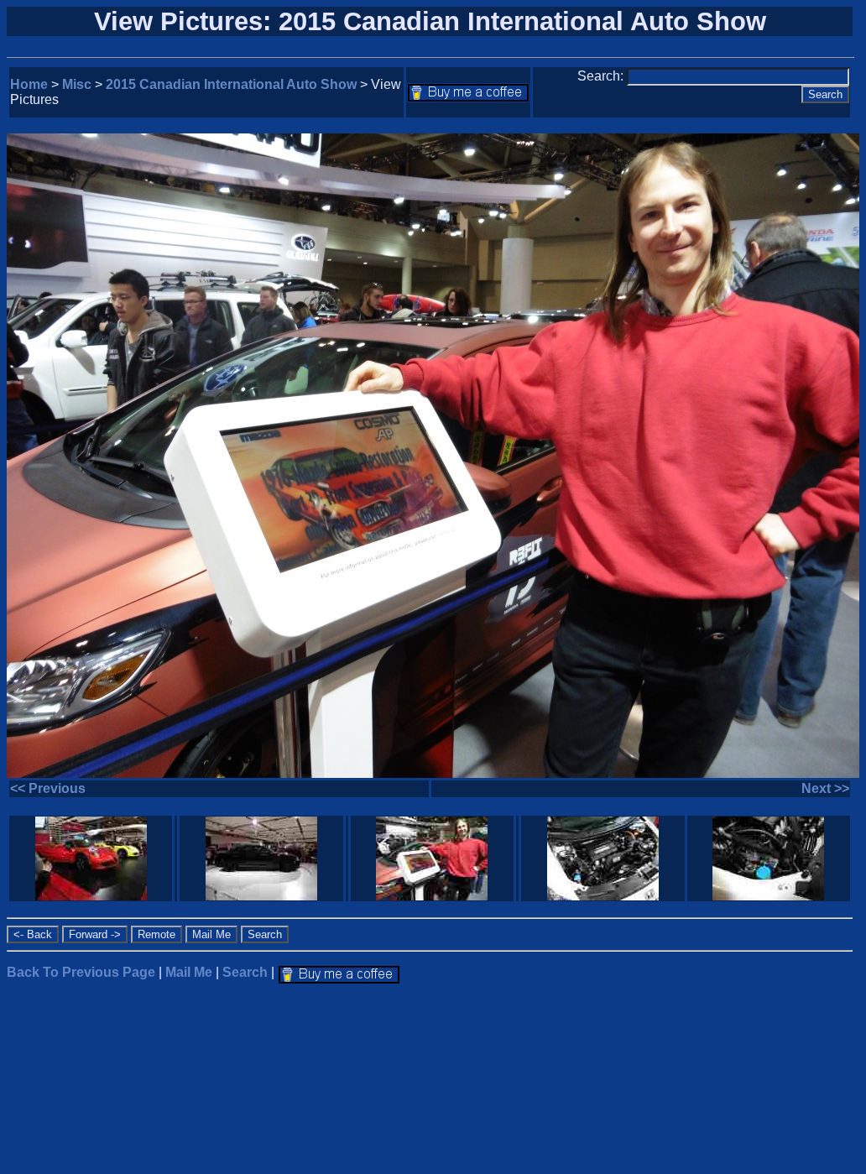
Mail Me (188, 972)
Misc (76, 84)
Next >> (825, 788)
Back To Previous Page (81, 972)
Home (29, 84)
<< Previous (48, 788)
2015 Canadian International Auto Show (231, 84)
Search (245, 972)
